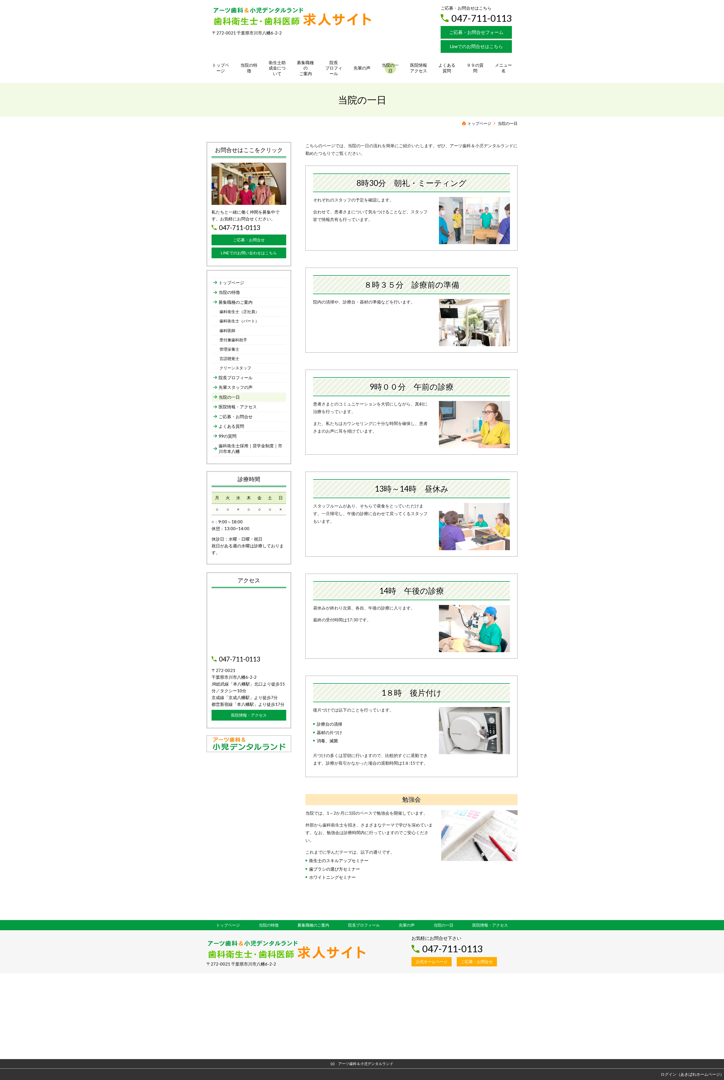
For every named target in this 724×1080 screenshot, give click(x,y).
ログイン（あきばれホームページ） (692, 1074)
